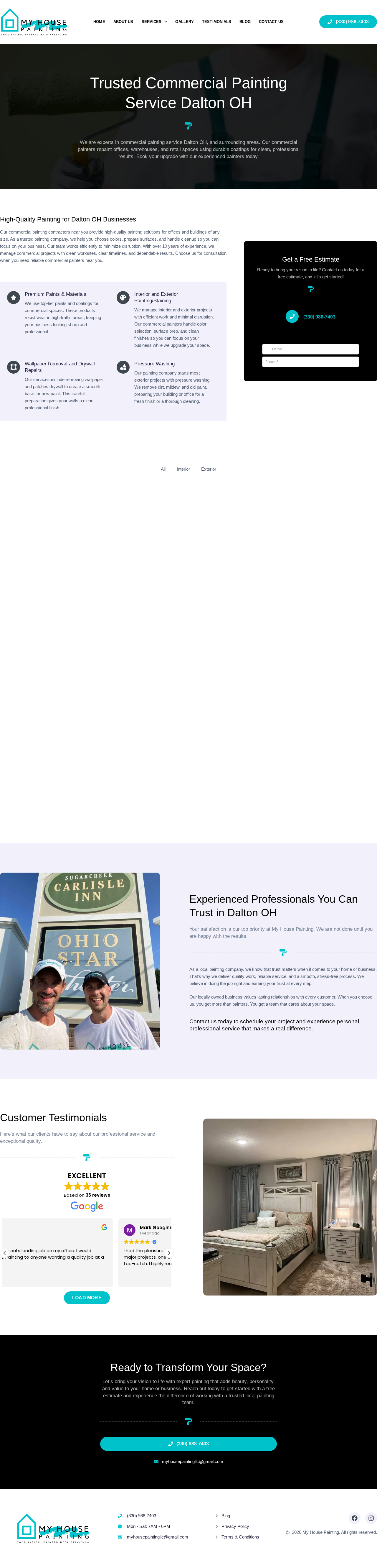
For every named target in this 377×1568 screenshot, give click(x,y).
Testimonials (216, 21)
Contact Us (271, 21)
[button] (169, 1253)
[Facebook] (355, 1518)
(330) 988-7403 (319, 316)
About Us (123, 21)
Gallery (184, 21)
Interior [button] (183, 469)
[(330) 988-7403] (292, 316)
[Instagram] (371, 1518)
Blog (244, 21)
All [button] (163, 469)
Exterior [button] (208, 469)
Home (99, 21)
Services (152, 21)
